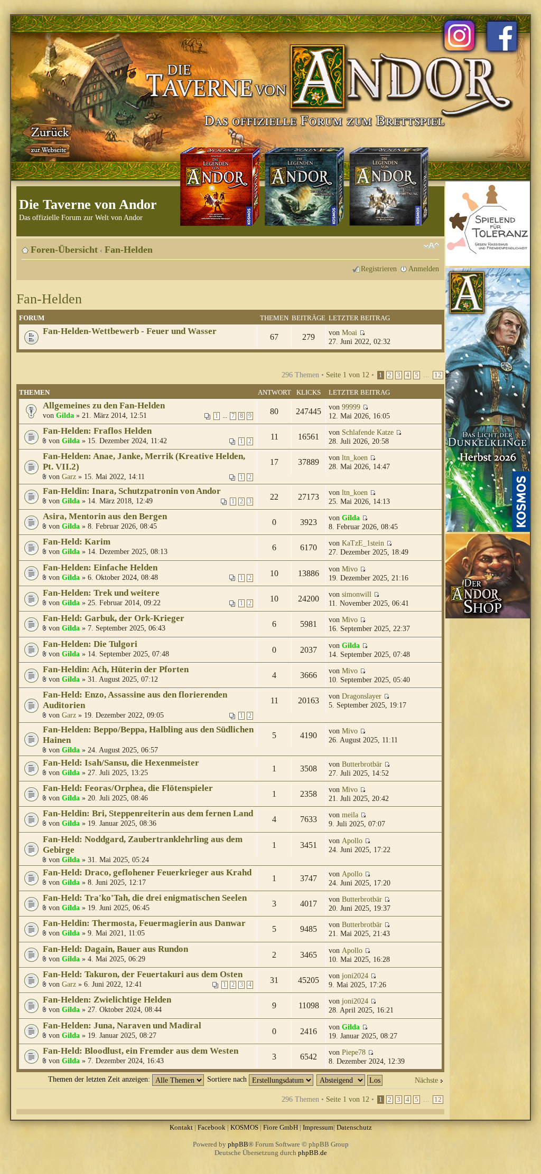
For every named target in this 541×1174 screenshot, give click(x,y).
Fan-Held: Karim (76, 542)
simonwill (356, 594)
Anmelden (423, 268)
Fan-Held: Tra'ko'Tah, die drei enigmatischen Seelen (145, 898)
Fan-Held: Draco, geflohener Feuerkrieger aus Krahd (147, 872)
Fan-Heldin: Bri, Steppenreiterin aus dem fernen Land (148, 813)
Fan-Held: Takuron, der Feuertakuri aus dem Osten (142, 974)
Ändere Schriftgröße (431, 246)
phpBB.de (312, 1153)
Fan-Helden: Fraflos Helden (97, 431)
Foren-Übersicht (64, 249)
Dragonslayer (361, 696)
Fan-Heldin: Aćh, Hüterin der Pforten (116, 669)
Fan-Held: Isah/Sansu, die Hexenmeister (121, 763)
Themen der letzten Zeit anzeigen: (100, 1079)
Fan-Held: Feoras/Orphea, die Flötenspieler (128, 788)
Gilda (65, 415)
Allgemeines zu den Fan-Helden (104, 405)
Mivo (350, 569)
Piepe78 (354, 1052)
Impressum (318, 1127)
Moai (349, 332)
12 (438, 375)
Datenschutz (354, 1127)
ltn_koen (355, 457)
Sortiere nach (228, 1079)
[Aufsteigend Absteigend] (350, 1079)
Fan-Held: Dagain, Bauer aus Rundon (115, 949)
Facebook (212, 1127)
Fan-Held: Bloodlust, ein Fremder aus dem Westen (140, 1051)
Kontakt (181, 1127)
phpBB (238, 1144)
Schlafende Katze (368, 432)
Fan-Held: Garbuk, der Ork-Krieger (113, 618)
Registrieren (379, 268)
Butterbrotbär (362, 764)
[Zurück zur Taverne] (48, 138)
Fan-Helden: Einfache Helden (100, 567)
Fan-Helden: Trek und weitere (101, 593)
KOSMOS (244, 1127)
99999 (351, 407)
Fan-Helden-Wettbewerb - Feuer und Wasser (130, 331)
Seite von (347, 374)
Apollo (352, 840)
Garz (69, 476)
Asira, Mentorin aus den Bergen (105, 516)
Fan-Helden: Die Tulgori (90, 644)
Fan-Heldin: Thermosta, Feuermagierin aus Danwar (144, 923)
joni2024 (355, 975)
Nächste (426, 1080)
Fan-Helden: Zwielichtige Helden (107, 1000)
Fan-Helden (129, 249)
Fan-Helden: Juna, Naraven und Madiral (122, 1025)
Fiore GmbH (280, 1127)
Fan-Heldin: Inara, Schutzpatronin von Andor (132, 491)
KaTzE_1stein (363, 543)
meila (350, 814)
